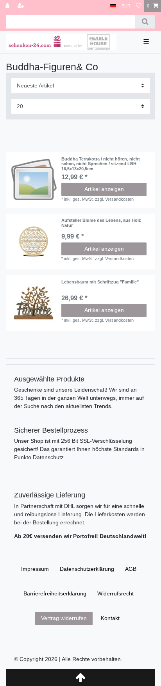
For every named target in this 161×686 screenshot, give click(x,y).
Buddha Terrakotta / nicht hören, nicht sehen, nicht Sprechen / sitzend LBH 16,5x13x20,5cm (100, 164)
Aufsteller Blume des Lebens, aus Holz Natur (101, 222)
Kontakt (110, 618)
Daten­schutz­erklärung (87, 569)
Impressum (35, 569)
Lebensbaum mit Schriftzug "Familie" (100, 282)
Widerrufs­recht (115, 593)
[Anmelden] (8, 6)
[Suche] (145, 22)
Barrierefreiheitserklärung (54, 593)
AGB (130, 569)
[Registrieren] (21, 6)
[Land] (113, 6)
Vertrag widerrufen (64, 618)
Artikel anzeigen (104, 189)
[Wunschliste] (138, 6)
